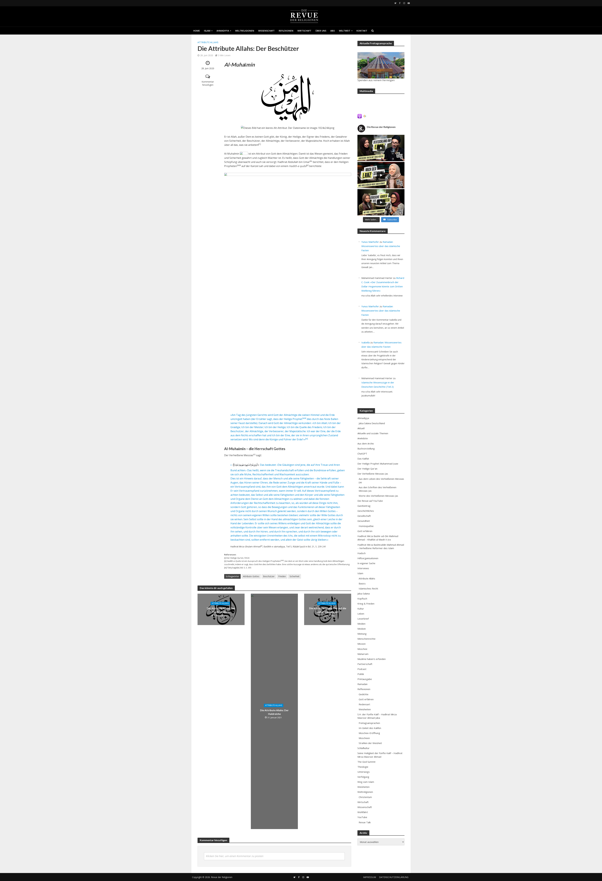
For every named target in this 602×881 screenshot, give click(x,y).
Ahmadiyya (223, 30)
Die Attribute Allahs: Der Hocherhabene (221, 610)
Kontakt (361, 30)
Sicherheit (294, 576)
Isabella (365, 342)
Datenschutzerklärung (393, 877)
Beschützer (269, 576)
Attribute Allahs (208, 42)
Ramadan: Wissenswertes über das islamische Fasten (380, 246)
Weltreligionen (244, 30)
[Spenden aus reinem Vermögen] (380, 65)
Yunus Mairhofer (370, 241)
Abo (332, 30)
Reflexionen (286, 30)
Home (196, 30)
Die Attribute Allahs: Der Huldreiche (274, 712)
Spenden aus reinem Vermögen (376, 80)
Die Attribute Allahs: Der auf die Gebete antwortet (327, 610)
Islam (207, 30)
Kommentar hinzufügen (208, 83)
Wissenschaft (266, 30)
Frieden (282, 576)
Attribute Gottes (251, 576)
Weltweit (344, 30)
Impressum (369, 877)
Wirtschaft (304, 30)
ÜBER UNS (320, 30)
